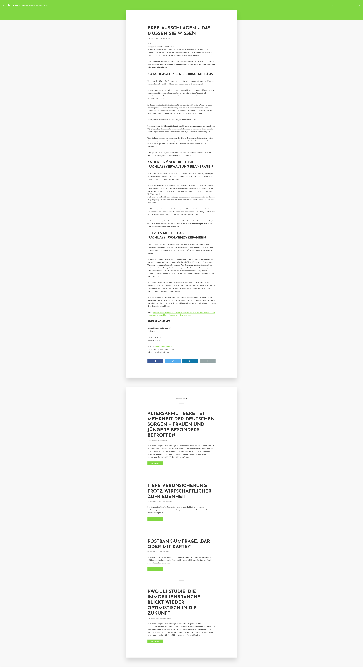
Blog (325, 5)
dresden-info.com (11, 5)
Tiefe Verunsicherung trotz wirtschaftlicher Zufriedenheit (179, 491)
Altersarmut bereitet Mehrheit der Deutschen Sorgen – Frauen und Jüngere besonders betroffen (181, 424)
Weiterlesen (155, 463)
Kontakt (332, 5)
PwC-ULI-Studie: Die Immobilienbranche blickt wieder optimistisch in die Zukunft (173, 602)
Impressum (341, 5)
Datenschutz (352, 5)
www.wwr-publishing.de (163, 346)
